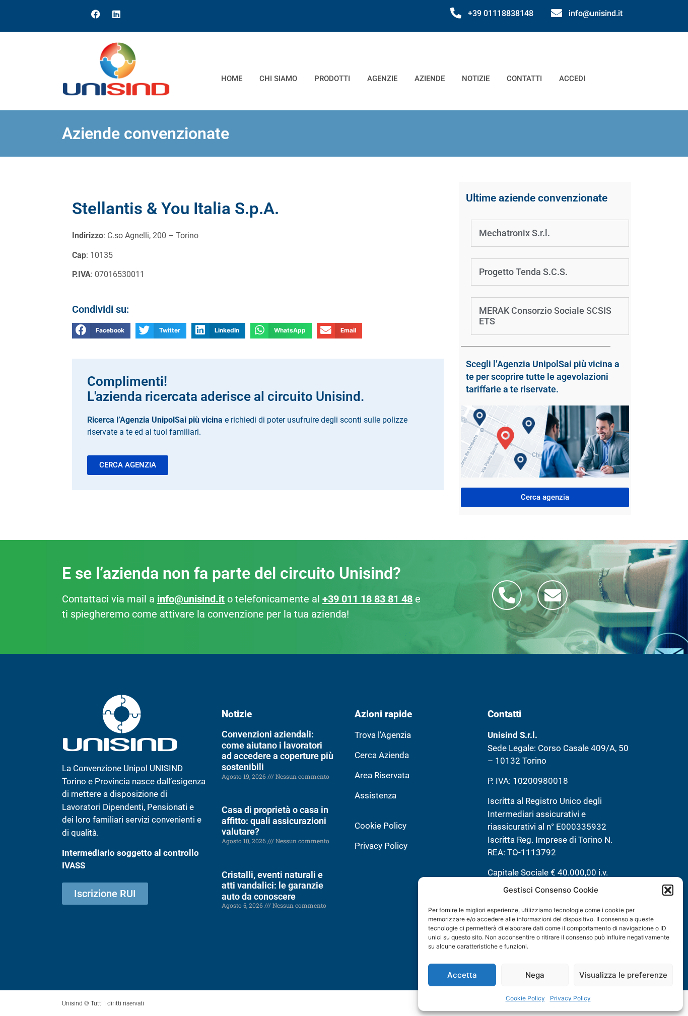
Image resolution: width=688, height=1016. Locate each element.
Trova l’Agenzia (383, 735)
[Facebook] (96, 14)
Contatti (524, 78)
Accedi (572, 78)
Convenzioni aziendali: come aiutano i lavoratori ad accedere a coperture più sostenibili (277, 750)
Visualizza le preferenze (623, 975)
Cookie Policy (525, 998)
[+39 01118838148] (455, 13)
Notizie (476, 78)
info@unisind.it (596, 13)
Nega (534, 975)
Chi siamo (278, 78)
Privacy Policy (570, 998)
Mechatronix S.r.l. (514, 233)
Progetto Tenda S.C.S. (523, 271)
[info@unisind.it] (556, 13)
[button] (668, 890)
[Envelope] (552, 595)
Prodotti (332, 78)
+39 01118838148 (500, 13)
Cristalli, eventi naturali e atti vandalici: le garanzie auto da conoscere (272, 885)
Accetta (462, 975)
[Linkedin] (116, 14)
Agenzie (382, 78)
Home (231, 78)
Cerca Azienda (382, 755)
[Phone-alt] (507, 595)
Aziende (430, 78)
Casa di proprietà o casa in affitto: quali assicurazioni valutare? (275, 820)
